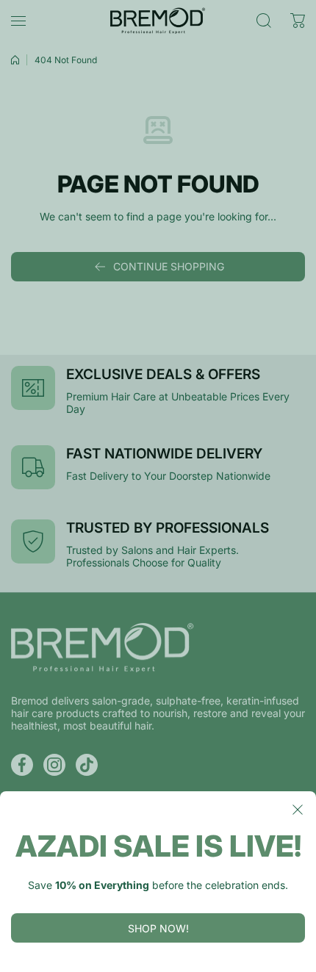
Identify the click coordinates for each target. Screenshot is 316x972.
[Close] (297, 809)
